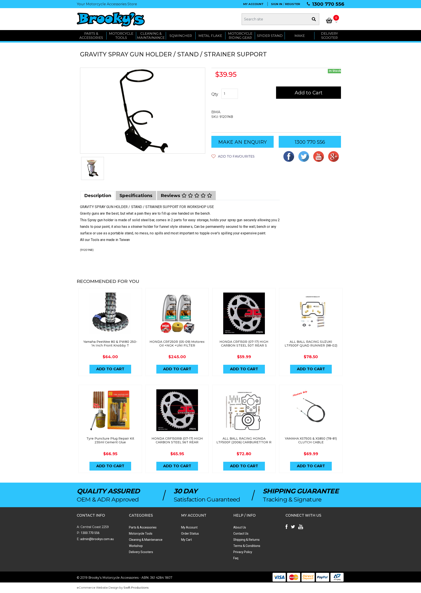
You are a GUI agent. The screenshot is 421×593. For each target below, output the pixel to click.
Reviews (171, 195)
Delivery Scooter (329, 36)
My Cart (186, 539)
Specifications (136, 195)
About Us (239, 527)
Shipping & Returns (246, 539)
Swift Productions (135, 587)
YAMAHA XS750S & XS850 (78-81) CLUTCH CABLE (311, 440)
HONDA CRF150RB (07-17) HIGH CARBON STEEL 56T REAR (177, 440)
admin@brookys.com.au (97, 539)
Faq (235, 558)
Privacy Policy (242, 552)
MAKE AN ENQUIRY (242, 142)
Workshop (136, 546)
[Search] (314, 19)
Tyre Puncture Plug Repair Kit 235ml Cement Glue (110, 440)
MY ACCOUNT (253, 4)
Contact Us (240, 533)
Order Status (190, 533)
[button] (233, 156)
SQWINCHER (180, 36)
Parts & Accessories (143, 527)
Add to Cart (309, 93)
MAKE (299, 36)
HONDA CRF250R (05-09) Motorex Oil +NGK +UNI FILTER (177, 343)
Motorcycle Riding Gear (240, 36)
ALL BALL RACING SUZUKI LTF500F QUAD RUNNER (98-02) (311, 343)
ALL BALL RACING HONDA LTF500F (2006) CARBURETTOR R (243, 440)
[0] (329, 20)
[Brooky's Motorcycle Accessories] (111, 19)
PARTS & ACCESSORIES (91, 36)
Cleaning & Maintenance (145, 539)
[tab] (97, 195)
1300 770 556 (328, 4)
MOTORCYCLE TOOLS (121, 36)
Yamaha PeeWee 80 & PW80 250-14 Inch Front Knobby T (110, 343)
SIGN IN (276, 4)
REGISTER (292, 4)
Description (97, 195)
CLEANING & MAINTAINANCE (151, 36)
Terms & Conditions (246, 546)
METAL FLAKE (210, 36)
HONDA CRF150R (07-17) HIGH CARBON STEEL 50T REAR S (243, 343)
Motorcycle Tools (140, 533)
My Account (189, 527)
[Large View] (92, 168)
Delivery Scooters (141, 552)
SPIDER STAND (270, 36)
